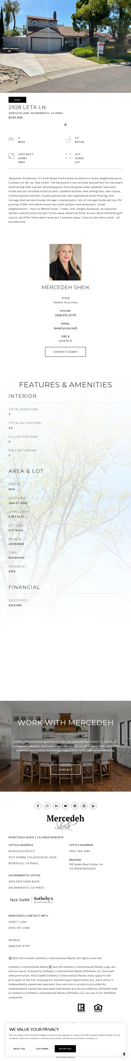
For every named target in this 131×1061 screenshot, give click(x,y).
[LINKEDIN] (56, 806)
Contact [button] (66, 769)
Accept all (65, 1048)
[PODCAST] (93, 806)
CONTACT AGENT (65, 351)
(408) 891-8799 (65, 315)
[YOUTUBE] (65, 806)
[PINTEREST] (74, 806)
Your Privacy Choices (65, 1057)
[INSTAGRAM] (47, 806)
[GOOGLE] (84, 806)
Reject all (19, 1048)
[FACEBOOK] (37, 806)
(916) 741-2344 (19, 927)
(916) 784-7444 (79, 851)
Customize (42, 1048)
